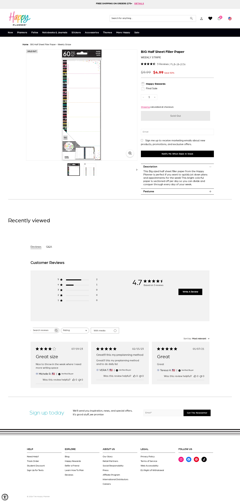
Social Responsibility (113, 466)
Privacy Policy (148, 456)
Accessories (92, 32)
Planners (22, 32)
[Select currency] (230, 18)
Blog (67, 456)
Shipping (145, 107)
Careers (107, 484)
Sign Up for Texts (35, 470)
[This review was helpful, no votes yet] (73, 379)
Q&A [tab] (49, 246)
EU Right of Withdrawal (152, 470)
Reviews (69, 475)
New (10, 32)
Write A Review (190, 292)
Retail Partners (110, 461)
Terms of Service (149, 461)
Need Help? (33, 456)
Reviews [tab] (36, 246)
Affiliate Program (111, 475)
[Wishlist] (210, 18)
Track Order (33, 461)
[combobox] (75, 330)
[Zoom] (81, 105)
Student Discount (36, 466)
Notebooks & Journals (54, 32)
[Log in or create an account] (201, 18)
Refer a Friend (72, 466)
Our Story (107, 456)
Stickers (76, 32)
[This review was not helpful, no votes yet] (79, 379)
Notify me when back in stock (177, 154)
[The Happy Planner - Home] (19, 18)
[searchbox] (42, 330)
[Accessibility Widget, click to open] (5, 497)
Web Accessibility (149, 466)
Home (25, 45)
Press (106, 470)
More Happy (123, 32)
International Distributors (115, 479)
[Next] (135, 169)
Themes (107, 32)
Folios (34, 32)
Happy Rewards (73, 461)
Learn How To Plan (74, 470)
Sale (136, 32)
